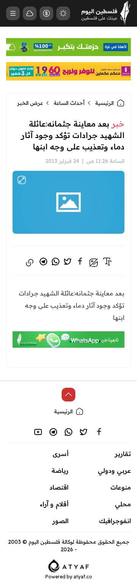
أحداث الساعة (69, 103)
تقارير (123, 454)
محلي (123, 504)
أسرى (60, 454)
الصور (60, 521)
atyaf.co (82, 577)
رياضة (59, 470)
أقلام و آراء (54, 504)
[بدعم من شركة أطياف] (68, 565)
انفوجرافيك (115, 521)
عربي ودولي (114, 470)
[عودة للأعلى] (68, 394)
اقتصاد (58, 487)
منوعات (120, 487)
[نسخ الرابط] (29, 262)
